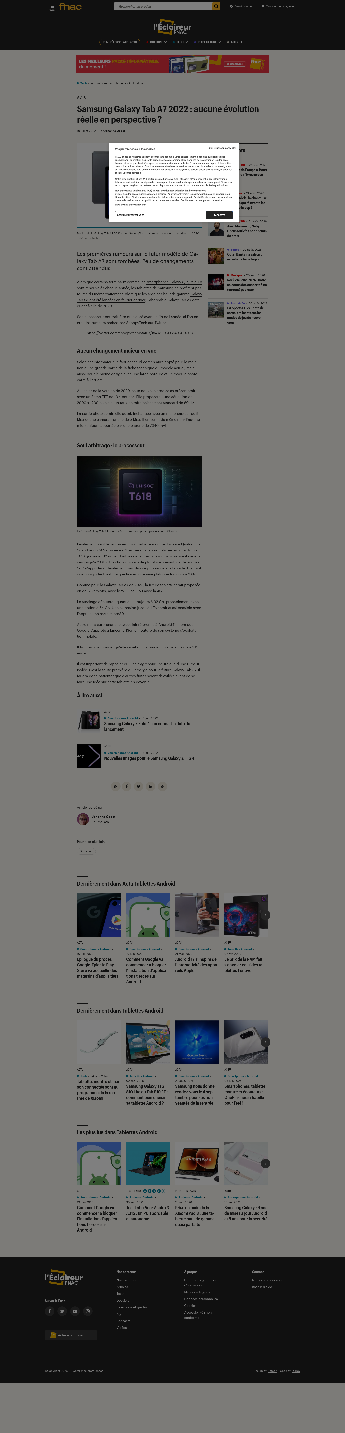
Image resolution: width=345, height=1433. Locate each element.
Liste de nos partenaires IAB (130, 204)
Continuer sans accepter (222, 148)
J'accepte (219, 215)
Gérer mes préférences (130, 215)
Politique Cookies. (218, 185)
